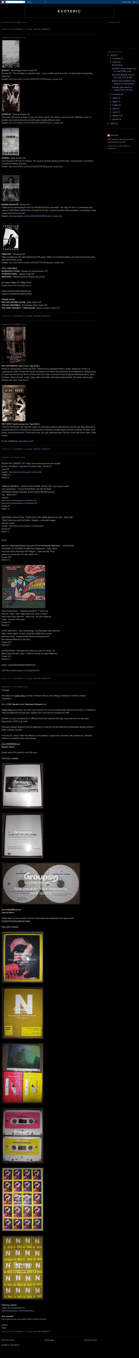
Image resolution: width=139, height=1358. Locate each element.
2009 (112, 124)
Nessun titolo (117, 65)
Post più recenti (8, 1340)
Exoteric (69, 11)
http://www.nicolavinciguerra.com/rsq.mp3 (25, 472)
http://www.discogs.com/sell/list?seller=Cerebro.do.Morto (24, 1319)
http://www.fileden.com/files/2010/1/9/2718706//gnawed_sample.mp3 (35, 167)
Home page (49, 1340)
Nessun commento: (42, 29)
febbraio (116, 116)
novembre (117, 58)
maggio (116, 105)
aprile (115, 109)
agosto (115, 98)
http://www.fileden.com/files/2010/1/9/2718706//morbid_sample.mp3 (35, 216)
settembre (117, 94)
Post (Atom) (14, 1345)
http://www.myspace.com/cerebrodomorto (18, 1311)
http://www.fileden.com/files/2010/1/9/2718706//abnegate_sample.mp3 (36, 263)
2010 (112, 55)
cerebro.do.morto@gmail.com (13, 1308)
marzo (115, 112)
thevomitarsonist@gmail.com (19, 285)
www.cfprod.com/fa (26, 441)
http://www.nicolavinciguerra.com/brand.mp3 (19, 500)
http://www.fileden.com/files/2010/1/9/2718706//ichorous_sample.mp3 (36, 123)
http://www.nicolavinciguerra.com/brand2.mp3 (19, 503)
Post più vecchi (90, 1340)
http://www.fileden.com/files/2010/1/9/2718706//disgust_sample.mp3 (35, 79)
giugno (115, 101)
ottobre (116, 62)
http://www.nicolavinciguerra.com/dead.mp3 (26, 526)
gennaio (116, 119)
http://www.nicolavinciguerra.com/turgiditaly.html (20, 670)
